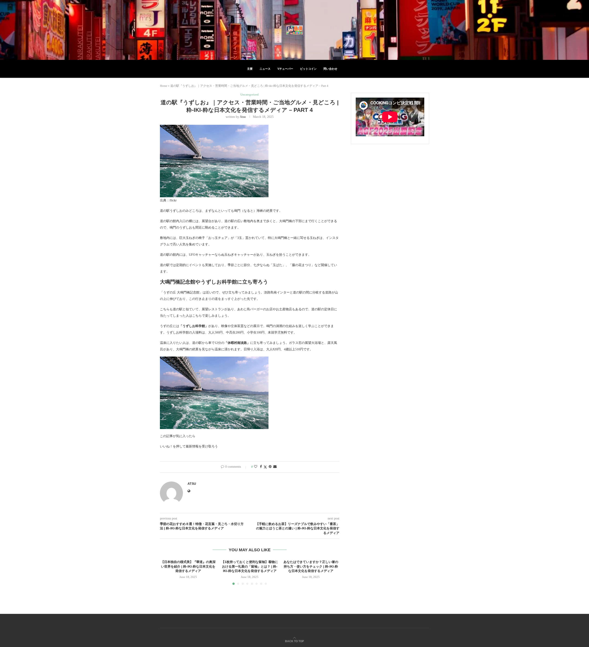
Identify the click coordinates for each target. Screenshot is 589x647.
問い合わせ (330, 68)
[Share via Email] (275, 467)
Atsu (243, 117)
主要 (250, 68)
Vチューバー (285, 68)
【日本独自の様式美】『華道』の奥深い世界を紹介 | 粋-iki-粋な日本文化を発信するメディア (188, 566)
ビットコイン (308, 68)
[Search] (426, 30)
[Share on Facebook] (261, 467)
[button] (166, 572)
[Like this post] (255, 467)
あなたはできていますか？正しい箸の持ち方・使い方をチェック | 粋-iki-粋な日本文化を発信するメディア (311, 566)
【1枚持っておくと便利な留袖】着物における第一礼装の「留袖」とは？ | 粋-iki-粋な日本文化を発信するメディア (249, 566)
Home (163, 85)
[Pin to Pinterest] (270, 467)
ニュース (265, 68)
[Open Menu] (162, 30)
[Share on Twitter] (265, 467)
